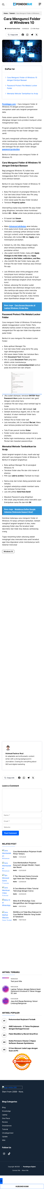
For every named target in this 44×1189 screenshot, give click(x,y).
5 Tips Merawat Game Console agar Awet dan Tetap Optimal (25, 877)
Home (6, 13)
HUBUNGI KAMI (22, 1186)
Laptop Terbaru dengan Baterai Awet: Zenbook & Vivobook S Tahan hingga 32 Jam (26, 991)
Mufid (15, 857)
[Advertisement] (22, 644)
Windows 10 (8, 551)
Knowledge (6, 1111)
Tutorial (12, 13)
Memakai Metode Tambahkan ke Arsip (22, 93)
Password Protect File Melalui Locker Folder (22, 86)
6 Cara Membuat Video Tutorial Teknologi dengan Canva (25, 889)
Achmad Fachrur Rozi (13, 28)
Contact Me (16, 1170)
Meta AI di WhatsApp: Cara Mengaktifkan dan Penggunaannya (27, 902)
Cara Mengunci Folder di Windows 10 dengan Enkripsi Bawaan (22, 78)
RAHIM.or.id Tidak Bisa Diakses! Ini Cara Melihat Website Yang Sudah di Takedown (27, 914)
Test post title (16, 981)
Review (5, 1122)
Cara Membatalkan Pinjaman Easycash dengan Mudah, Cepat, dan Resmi (26, 865)
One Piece (6, 1118)
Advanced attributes (17, 226)
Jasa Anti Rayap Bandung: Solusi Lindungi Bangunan (24, 1002)
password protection (11, 149)
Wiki (3, 1140)
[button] (3, 4)
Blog (4, 1107)
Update (5, 1137)
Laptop (4, 1115)
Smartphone (7, 1126)
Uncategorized (7, 1133)
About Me (25, 1170)
